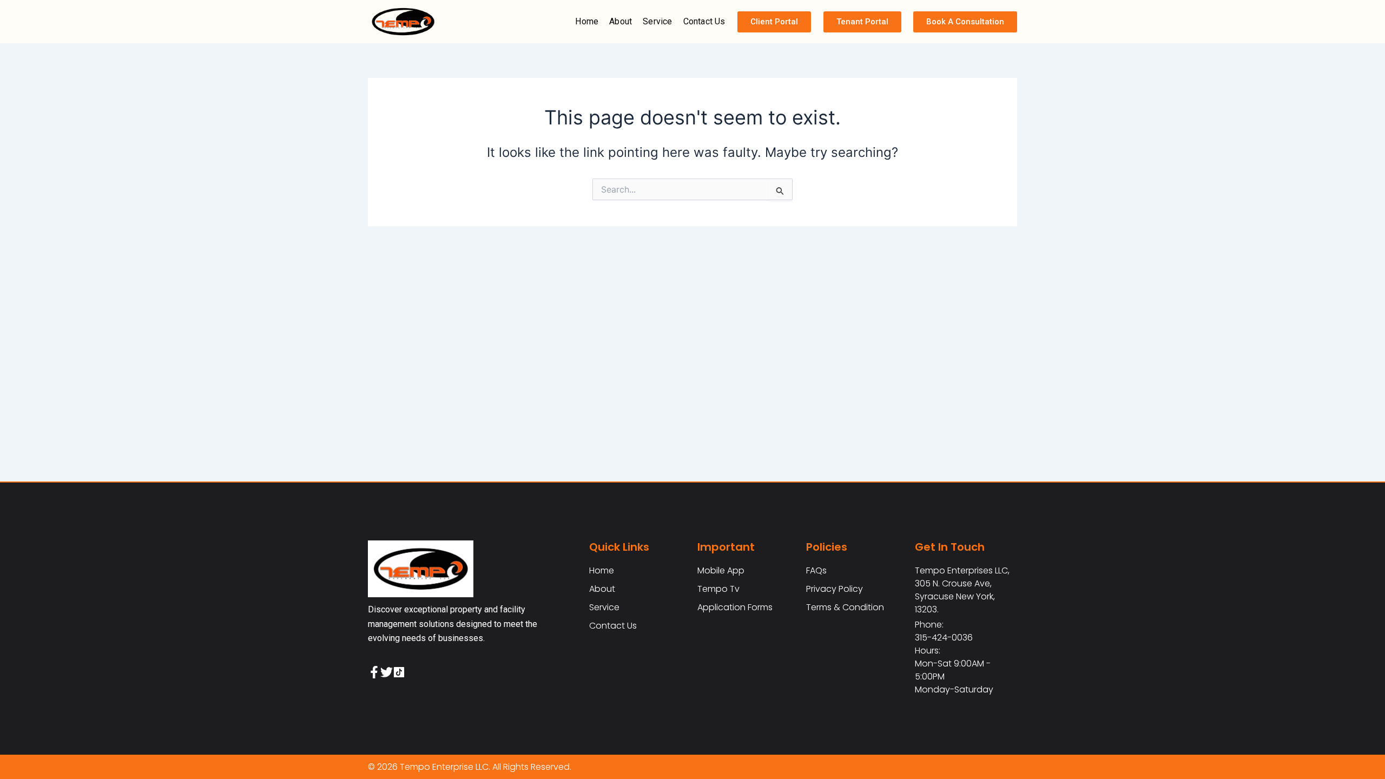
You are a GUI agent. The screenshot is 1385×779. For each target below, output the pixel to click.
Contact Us (704, 21)
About (620, 21)
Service (657, 21)
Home (586, 21)
